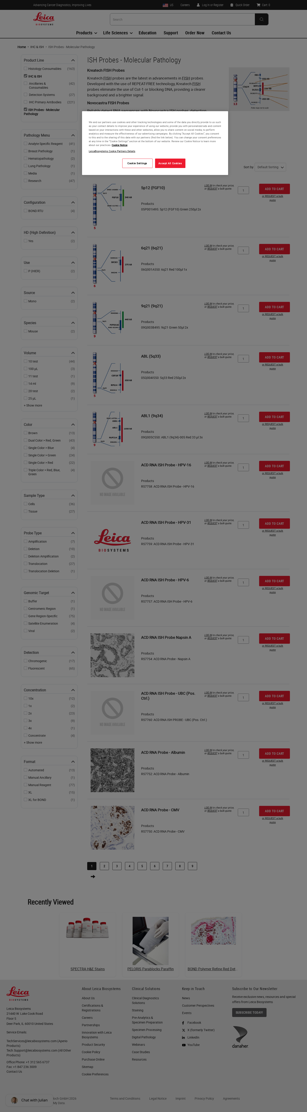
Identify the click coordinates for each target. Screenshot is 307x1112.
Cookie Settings (137, 163)
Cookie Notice (119, 145)
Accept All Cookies (170, 163)
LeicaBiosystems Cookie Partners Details (112, 151)
